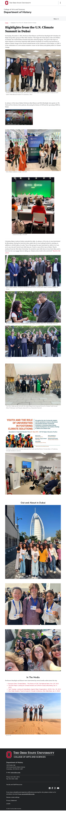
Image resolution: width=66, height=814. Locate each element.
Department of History (14, 762)
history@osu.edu (15, 772)
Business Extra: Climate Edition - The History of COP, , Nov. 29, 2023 (33, 683)
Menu (55, 19)
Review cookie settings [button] (12, 797)
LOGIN (8, 804)
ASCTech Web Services (55, 811)
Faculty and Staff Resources (14, 784)
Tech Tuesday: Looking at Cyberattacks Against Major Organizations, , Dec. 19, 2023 (34, 689)
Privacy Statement (11, 800)
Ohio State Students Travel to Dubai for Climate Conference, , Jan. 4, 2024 (34, 691)
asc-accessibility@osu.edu (26, 794)
